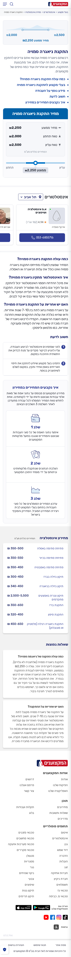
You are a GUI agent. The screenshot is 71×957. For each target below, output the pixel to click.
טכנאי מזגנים (26, 832)
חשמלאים (62, 884)
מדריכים (63, 818)
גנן (66, 844)
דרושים (29, 779)
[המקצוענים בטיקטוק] (65, 917)
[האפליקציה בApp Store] (23, 907)
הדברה (63, 855)
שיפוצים (29, 884)
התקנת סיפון (55, 614)
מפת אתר (61, 945)
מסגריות (29, 861)
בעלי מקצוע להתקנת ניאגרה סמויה (41, 85)
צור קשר (29, 791)
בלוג (31, 813)
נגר (32, 867)
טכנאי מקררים (25, 850)
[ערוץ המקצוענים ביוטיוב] (47, 917)
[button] (30, 197)
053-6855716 (45, 237)
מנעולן (30, 855)
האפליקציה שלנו (58, 791)
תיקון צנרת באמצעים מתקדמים (50, 597)
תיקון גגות (28, 890)
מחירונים (62, 807)
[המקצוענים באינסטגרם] (59, 917)
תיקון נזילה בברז (53, 576)
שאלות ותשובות (58, 813)
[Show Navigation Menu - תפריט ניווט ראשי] (5, 4)
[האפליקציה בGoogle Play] (41, 907)
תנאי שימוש (39, 945)
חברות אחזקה (59, 873)
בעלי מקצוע (63, 12)
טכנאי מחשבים (25, 838)
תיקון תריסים (26, 896)
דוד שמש (62, 850)
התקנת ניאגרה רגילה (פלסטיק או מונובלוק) (45, 625)
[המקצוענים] (58, 4)
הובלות (63, 861)
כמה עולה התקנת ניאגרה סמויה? (42, 79)
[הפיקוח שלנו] (4, 949)
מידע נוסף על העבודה (50, 91)
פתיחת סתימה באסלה (50, 548)
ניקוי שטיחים (26, 873)
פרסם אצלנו (27, 785)
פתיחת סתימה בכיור (51, 558)
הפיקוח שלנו (60, 785)
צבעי (31, 879)
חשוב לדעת (57, 96)
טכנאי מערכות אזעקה (21, 844)
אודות (64, 779)
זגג (66, 867)
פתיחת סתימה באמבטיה (48, 567)
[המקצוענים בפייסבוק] (53, 917)
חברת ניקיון (61, 879)
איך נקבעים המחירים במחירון (45, 102)
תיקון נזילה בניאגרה (51, 586)
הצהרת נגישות (16, 945)
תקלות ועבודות (25, 807)
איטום (64, 832)
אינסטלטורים (49, 12)
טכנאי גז (63, 890)
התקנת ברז (56, 605)
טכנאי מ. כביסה (58, 896)
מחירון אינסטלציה (33, 12)
